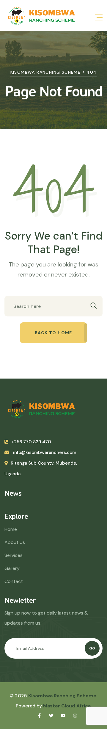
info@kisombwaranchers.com (44, 452)
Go (92, 648)
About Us (14, 542)
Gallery (12, 568)
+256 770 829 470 (31, 442)
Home (10, 529)
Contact (13, 581)
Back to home (53, 332)
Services (13, 555)
